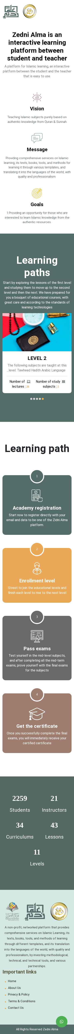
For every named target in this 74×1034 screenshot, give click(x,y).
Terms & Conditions (21, 1001)
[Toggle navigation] (66, 11)
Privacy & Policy (18, 994)
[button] (42, 398)
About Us (14, 988)
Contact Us (16, 1008)
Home (12, 981)
